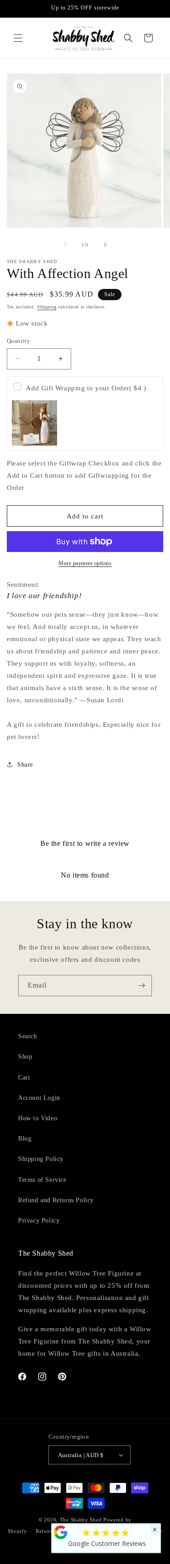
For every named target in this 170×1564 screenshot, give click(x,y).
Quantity (18, 340)
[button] (18, 38)
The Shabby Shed (81, 1519)
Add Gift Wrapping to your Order (86, 388)
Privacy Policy (38, 1220)
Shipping (47, 306)
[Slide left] (65, 244)
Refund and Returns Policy (56, 1200)
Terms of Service (42, 1179)
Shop (25, 1056)
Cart (24, 1077)
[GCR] (61, 1532)
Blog (24, 1138)
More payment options (85, 563)
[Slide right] (105, 244)
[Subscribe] (141, 985)
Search (27, 1036)
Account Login (39, 1097)
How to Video (37, 1118)
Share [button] (25, 764)
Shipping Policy (40, 1159)
